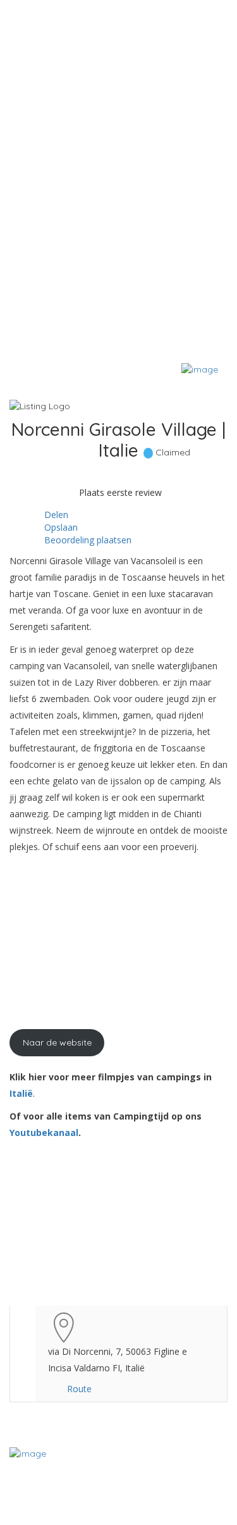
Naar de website (57, 1042)
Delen (55, 515)
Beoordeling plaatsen (86, 540)
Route (79, 1389)
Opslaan (60, 527)
